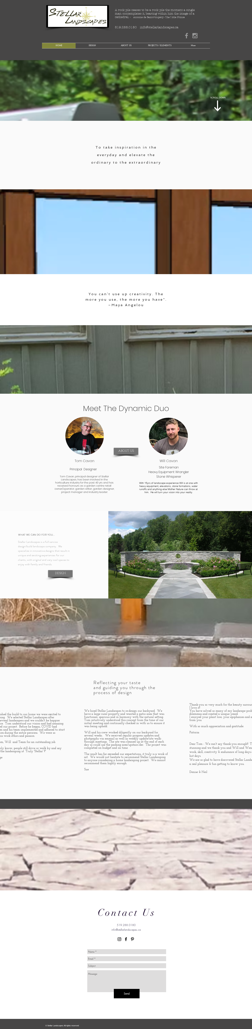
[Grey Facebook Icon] (186, 35)
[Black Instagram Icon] (119, 939)
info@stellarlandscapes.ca (159, 27)
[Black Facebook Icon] (125, 939)
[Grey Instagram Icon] (195, 35)
